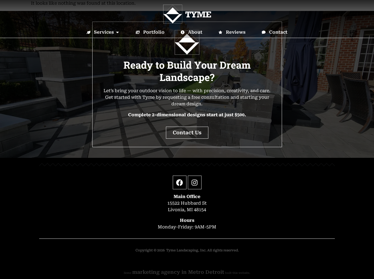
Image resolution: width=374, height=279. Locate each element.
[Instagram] (195, 182)
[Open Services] (117, 32)
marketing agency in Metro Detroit (178, 272)
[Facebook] (179, 182)
